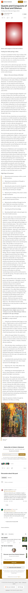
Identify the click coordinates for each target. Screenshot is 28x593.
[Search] (25, 534)
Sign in (25, 1)
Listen (25, 14)
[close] (24, 549)
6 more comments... (5, 527)
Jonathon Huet (7, 489)
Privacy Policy (14, 573)
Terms (20, 582)
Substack (8, 590)
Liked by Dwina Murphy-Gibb (10, 491)
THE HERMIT (4, 537)
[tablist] (6, 477)
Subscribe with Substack (15, 567)
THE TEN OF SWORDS (7, 546)
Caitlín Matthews (7, 509)
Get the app (20, 587)
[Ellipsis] (26, 490)
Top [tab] (2, 534)
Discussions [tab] (11, 534)
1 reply (6, 505)
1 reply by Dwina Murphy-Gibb (11, 521)
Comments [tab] (4, 477)
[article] (14, 540)
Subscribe (20, 1)
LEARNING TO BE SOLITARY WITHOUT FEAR (11, 539)
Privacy (16, 582)
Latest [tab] (6, 534)
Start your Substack (10, 587)
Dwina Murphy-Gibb (8, 13)
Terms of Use (20, 570)
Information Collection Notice (16, 571)
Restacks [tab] (10, 477)
